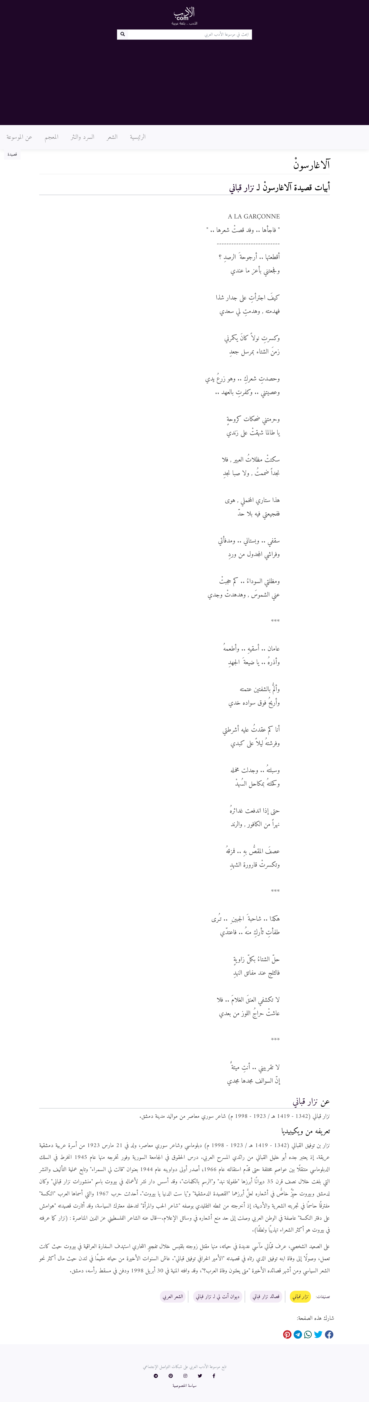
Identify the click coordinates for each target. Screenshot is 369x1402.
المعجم (51, 137)
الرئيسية (138, 137)
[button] (214, 1376)
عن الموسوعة (19, 137)
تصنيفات (323, 1297)
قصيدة (12, 154)
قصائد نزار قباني (266, 1296)
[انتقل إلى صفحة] (122, 34)
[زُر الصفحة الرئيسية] (184, 15)
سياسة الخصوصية (185, 1386)
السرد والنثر (82, 137)
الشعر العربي (173, 1296)
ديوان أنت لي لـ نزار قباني (218, 1296)
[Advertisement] (184, 80)
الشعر (112, 137)
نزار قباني (241, 188)
